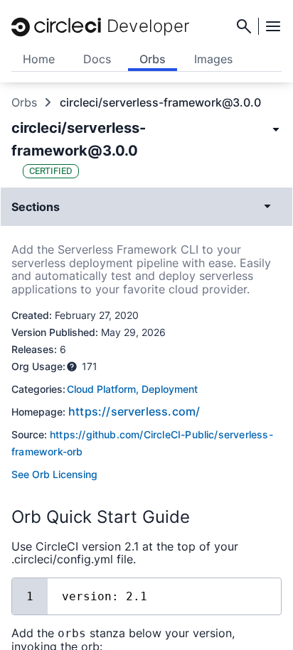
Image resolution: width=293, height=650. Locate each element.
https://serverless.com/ (134, 411)
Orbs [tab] (152, 59)
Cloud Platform (101, 389)
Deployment (170, 389)
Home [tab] (39, 59)
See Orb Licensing (54, 474)
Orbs (24, 102)
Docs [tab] (97, 59)
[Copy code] (259, 595)
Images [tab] (213, 59)
